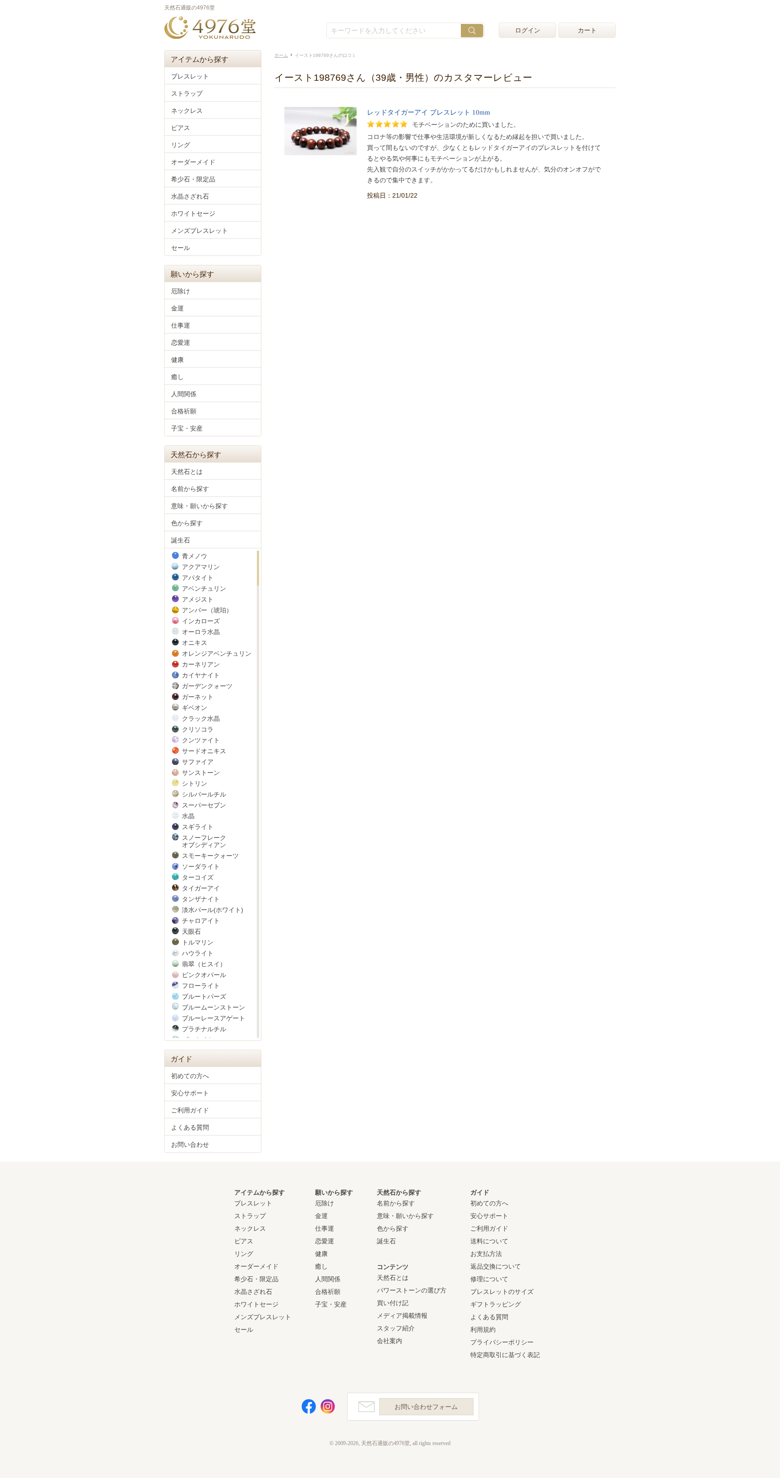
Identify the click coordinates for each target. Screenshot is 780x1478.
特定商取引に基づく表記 (505, 1354)
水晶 (188, 816)
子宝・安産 (187, 428)
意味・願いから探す (199, 506)
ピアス (180, 127)
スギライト (198, 826)
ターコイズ (198, 877)
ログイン (527, 30)
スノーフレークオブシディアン (204, 841)
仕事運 (180, 325)
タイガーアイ (201, 888)
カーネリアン (201, 664)
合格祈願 (183, 411)
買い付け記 (393, 1303)
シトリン (194, 783)
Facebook (309, 1406)
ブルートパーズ (204, 996)
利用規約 (483, 1329)
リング (180, 144)
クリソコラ (198, 729)
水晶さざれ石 (190, 196)
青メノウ (194, 556)
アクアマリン (201, 566)
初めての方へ (190, 1076)
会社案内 (389, 1340)
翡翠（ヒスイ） (204, 964)
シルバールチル (204, 794)
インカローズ (201, 621)
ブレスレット (190, 76)
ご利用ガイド (190, 1110)
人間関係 (183, 394)
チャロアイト (201, 920)
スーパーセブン (204, 805)
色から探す (187, 523)
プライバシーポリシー (502, 1342)
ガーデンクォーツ (207, 686)
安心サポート (190, 1093)
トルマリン (198, 942)
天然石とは (187, 471)
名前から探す (190, 488)
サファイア (198, 761)
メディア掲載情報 (402, 1315)
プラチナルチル (204, 1029)
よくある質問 (190, 1127)
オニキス (194, 642)
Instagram (327, 1406)
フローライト (201, 985)
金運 (177, 308)
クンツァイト (201, 740)
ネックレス (187, 110)
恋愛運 (180, 342)
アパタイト (198, 577)
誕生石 (180, 540)
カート (587, 30)
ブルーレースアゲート (213, 1018)
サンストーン (201, 772)
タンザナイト (201, 899)
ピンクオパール (204, 974)
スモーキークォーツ (210, 855)
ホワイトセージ (193, 213)
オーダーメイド (193, 162)
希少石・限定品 (193, 179)
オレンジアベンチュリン (216, 653)
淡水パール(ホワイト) (212, 909)
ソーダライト (201, 866)
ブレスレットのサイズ (502, 1291)
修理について (489, 1279)
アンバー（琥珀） (207, 610)
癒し (177, 376)
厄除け (180, 291)
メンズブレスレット (199, 230)
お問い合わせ (190, 1144)
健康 (177, 359)
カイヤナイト (201, 675)
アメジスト (198, 599)
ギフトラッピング (495, 1304)
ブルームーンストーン (213, 1007)
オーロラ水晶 (201, 631)
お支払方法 (486, 1253)
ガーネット (198, 696)
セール (180, 247)
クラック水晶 (201, 718)
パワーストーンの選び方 (411, 1290)
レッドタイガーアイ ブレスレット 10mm (428, 112)
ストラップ (187, 93)
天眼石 (191, 931)
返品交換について (495, 1266)
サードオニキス (204, 751)
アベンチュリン (204, 588)
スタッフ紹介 (396, 1328)
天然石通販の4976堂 (209, 28)
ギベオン (194, 707)
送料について (489, 1241)
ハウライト (198, 953)
